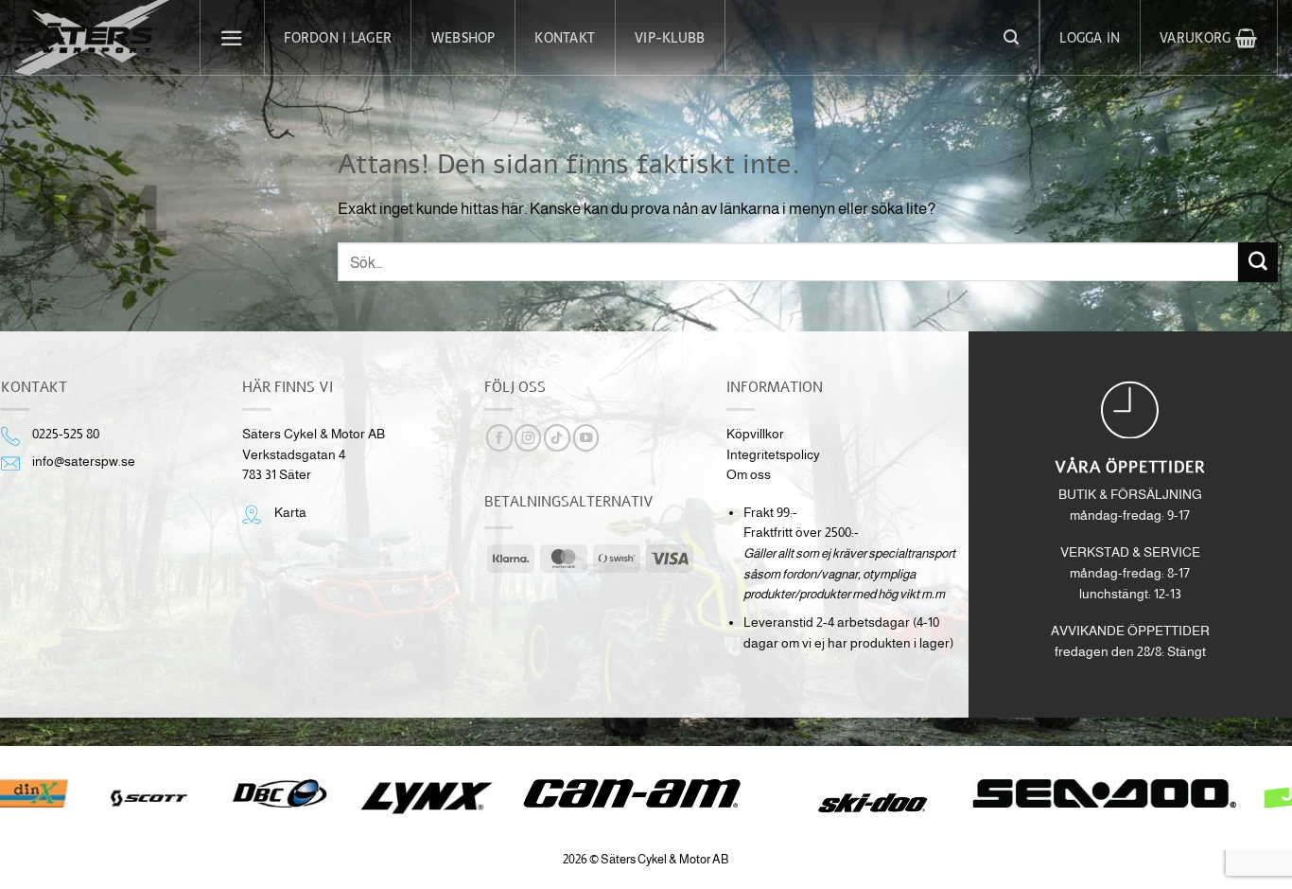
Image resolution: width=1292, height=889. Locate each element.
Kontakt (564, 37)
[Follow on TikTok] (557, 438)
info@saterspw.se (83, 461)
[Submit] (1258, 261)
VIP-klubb (670, 37)
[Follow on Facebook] (499, 438)
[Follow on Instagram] (528, 438)
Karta (290, 513)
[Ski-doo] (870, 803)
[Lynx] (426, 798)
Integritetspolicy (773, 455)
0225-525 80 (65, 434)
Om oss (748, 475)
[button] (233, 38)
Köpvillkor (755, 434)
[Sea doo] (1104, 793)
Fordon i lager (338, 37)
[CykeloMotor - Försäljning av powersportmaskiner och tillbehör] (92, 38)
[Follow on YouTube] (586, 438)
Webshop (463, 37)
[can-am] (646, 793)
